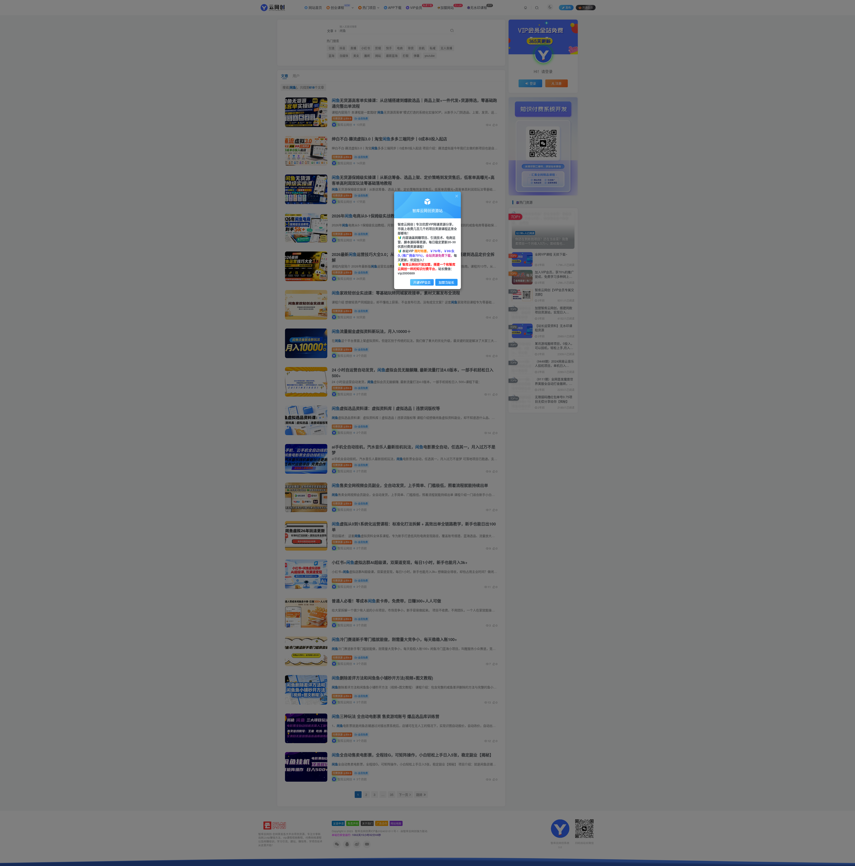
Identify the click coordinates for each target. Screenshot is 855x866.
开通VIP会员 (422, 282)
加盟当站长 (446, 282)
